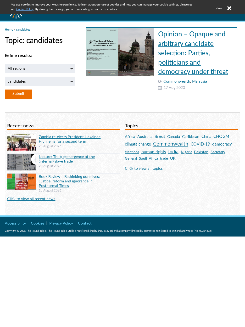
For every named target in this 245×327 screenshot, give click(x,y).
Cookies (37, 223)
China (206, 137)
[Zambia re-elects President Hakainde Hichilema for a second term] (23, 137)
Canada (173, 137)
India (173, 151)
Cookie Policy (24, 9)
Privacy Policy (61, 223)
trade (164, 158)
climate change (138, 144)
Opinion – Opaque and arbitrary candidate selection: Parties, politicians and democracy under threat (193, 53)
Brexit (160, 137)
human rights (153, 152)
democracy (222, 144)
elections (132, 152)
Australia (144, 137)
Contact (85, 223)
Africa (130, 137)
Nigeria (186, 152)
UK (173, 158)
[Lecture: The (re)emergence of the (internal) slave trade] (23, 156)
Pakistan (201, 152)
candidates (23, 29)
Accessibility (15, 223)
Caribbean (190, 137)
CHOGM (221, 137)
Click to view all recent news (31, 199)
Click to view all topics (144, 168)
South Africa (148, 158)
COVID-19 (200, 144)
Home (9, 29)
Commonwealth (176, 81)
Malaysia (199, 81)
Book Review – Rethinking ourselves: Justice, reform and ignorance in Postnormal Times (69, 181)
